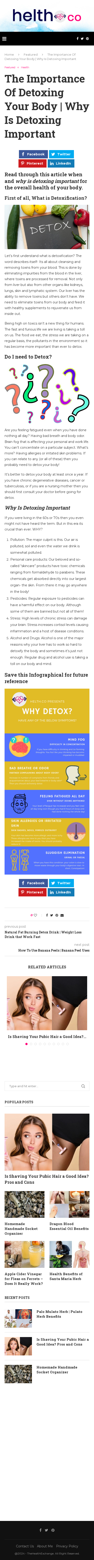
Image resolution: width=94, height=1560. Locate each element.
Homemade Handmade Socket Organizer (21, 1228)
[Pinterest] (87, 38)
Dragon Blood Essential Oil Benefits (69, 1226)
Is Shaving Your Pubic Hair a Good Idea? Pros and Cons (47, 1179)
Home (9, 54)
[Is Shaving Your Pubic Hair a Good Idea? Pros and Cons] (47, 1003)
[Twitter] (82, 38)
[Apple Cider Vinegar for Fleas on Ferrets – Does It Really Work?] (24, 1254)
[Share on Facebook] (47, 915)
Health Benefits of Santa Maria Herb (66, 1276)
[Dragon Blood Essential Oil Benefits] (69, 1204)
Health (25, 67)
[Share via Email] (62, 915)
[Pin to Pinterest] (56, 915)
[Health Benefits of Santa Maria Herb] (69, 1254)
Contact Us (25, 1546)
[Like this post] (38, 915)
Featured (31, 54)
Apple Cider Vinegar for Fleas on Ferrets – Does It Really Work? (24, 1279)
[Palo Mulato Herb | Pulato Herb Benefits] (18, 1318)
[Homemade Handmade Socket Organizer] (24, 1204)
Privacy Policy (67, 1546)
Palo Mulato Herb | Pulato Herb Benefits (59, 1314)
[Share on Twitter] (51, 915)
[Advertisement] (47, 1451)
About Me (45, 1546)
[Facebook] (77, 38)
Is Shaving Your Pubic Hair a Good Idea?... (47, 1036)
